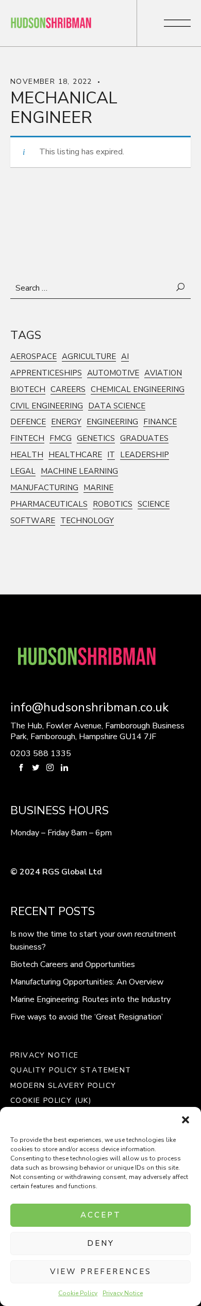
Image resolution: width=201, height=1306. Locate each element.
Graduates (144, 438)
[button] (185, 1120)
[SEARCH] (181, 287)
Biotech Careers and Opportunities (72, 964)
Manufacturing (44, 488)
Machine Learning (79, 471)
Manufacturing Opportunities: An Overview (86, 982)
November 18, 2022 (51, 81)
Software (32, 521)
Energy (66, 422)
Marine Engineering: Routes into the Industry (90, 999)
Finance (160, 422)
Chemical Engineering (138, 390)
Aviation (163, 373)
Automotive (113, 373)
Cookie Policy (77, 1293)
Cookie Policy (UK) (50, 1100)
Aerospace (33, 357)
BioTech (27, 390)
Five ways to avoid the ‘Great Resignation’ (86, 1017)
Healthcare (75, 455)
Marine (98, 488)
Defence (28, 422)
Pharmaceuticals (49, 504)
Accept (100, 1215)
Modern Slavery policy (63, 1085)
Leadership (144, 455)
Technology (87, 521)
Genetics (96, 438)
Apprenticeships (46, 373)
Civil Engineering (46, 406)
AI (125, 357)
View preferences (101, 1271)
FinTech (27, 438)
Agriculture (89, 357)
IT (111, 455)
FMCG (60, 438)
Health (26, 455)
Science (154, 504)
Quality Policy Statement (70, 1070)
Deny (100, 1243)
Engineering (112, 422)
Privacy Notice (123, 1293)
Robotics (112, 504)
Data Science (116, 406)
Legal (23, 471)
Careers (68, 390)
